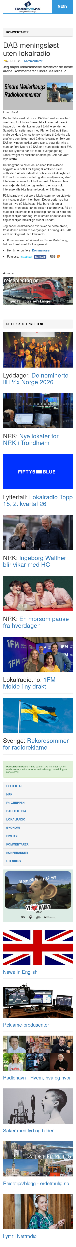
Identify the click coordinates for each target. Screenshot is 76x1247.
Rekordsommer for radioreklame (36, 743)
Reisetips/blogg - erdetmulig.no (36, 1183)
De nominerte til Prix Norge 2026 (36, 378)
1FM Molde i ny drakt (29, 682)
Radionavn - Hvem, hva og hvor (37, 1077)
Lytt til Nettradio (19, 1235)
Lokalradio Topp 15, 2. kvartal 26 (38, 500)
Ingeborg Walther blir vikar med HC (34, 561)
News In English (20, 971)
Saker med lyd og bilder (28, 1130)
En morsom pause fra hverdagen (36, 622)
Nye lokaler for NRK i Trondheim (31, 439)
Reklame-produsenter (26, 1024)
